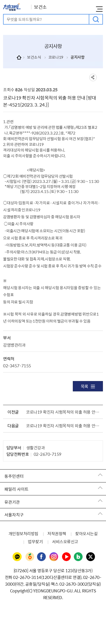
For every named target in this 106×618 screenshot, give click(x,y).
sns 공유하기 (93, 77)
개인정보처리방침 (23, 533)
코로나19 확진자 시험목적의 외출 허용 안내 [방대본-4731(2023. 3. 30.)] (63, 412)
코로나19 (55, 57)
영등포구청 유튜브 (66, 557)
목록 (84, 386)
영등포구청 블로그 (78, 557)
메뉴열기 (99, 9)
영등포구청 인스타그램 (54, 557)
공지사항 (77, 57)
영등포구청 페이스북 (41, 557)
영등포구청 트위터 (90, 557)
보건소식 (34, 57)
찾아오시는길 (86, 533)
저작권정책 (56, 533)
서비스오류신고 (65, 541)
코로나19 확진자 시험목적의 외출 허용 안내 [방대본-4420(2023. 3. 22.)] (63, 425)
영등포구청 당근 (29, 557)
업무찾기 (35, 541)
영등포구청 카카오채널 (17, 557)
